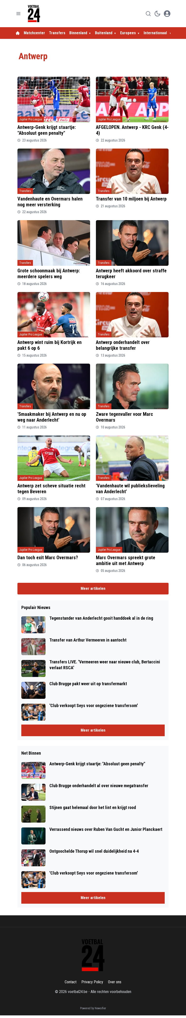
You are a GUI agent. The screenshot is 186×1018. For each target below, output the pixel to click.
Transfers (57, 33)
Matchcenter (34, 33)
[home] (18, 33)
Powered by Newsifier (93, 1008)
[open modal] (167, 13)
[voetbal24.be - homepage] (34, 13)
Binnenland (78, 33)
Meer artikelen (93, 588)
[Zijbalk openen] (18, 14)
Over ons (114, 982)
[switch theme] (157, 13)
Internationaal (156, 33)
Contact (71, 982)
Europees (128, 33)
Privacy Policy (92, 982)
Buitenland (103, 33)
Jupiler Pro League (30, 119)
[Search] (148, 14)
